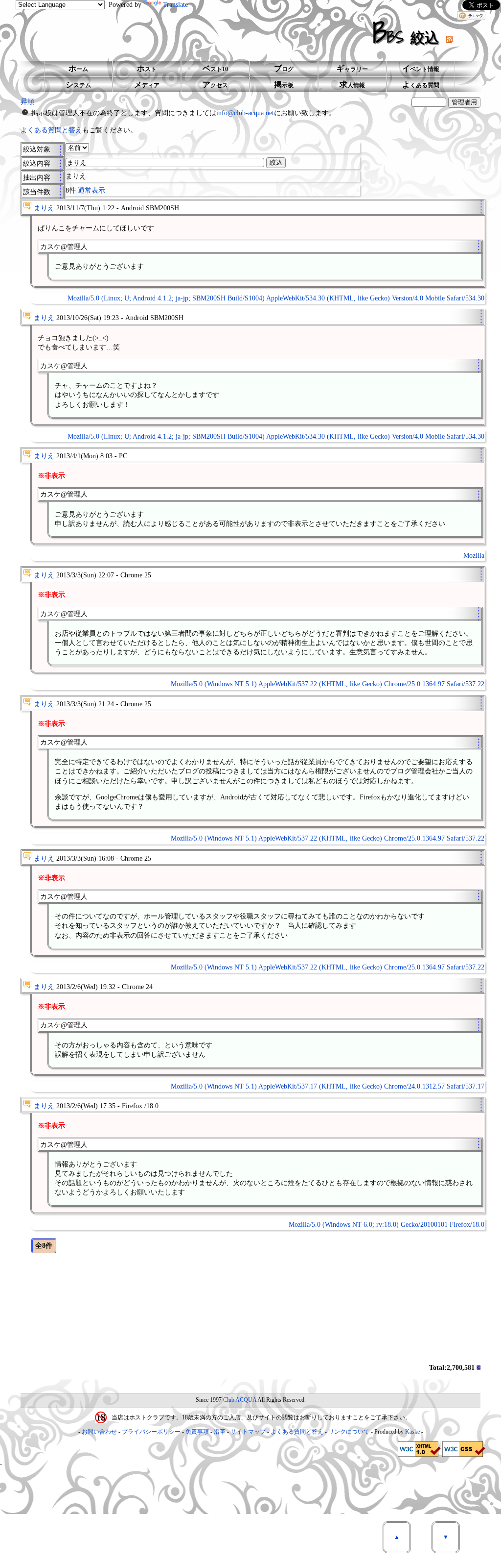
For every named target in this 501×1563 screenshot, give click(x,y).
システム (78, 84)
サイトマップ (248, 1431)
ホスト (147, 68)
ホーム (78, 68)
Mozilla (473, 555)
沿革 (220, 1431)
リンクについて (348, 1431)
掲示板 (284, 84)
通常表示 (91, 190)
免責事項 (197, 1431)
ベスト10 (215, 68)
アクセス (215, 84)
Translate (175, 4)
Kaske (412, 1431)
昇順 (27, 101)
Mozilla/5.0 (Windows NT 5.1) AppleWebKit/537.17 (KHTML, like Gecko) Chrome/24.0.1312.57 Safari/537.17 (327, 1086)
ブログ (284, 68)
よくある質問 (420, 84)
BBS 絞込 (409, 32)
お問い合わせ (99, 1431)
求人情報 (352, 84)
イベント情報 (420, 68)
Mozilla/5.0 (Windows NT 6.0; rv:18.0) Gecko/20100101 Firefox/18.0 (386, 1224)
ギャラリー (352, 68)
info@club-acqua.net (245, 113)
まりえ (44, 208)
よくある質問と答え (51, 130)
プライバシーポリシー (151, 1431)
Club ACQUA (239, 1399)
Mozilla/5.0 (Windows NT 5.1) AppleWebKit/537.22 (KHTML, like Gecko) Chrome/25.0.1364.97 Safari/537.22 (327, 684)
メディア (146, 84)
